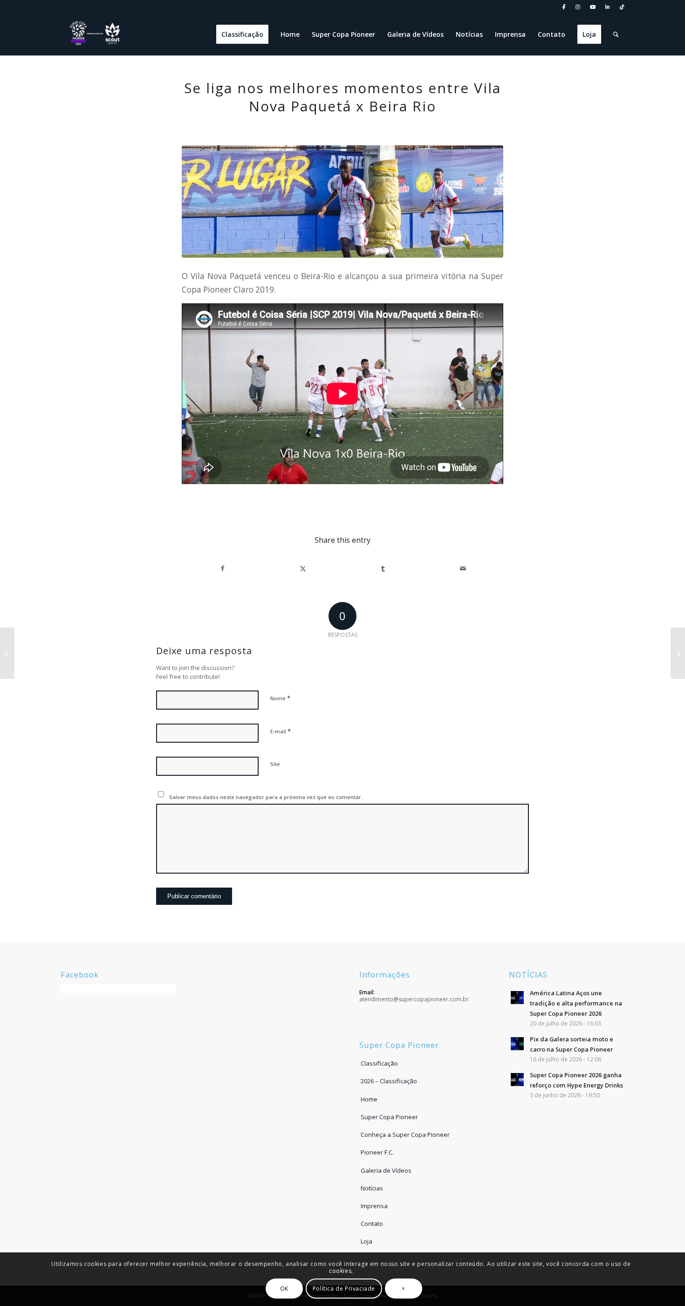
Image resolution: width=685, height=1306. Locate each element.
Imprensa (374, 1206)
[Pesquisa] (615, 34)
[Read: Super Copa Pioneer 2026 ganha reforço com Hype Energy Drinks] (517, 1079)
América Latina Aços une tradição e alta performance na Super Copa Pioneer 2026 (576, 1003)
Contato (372, 1223)
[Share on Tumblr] (383, 568)
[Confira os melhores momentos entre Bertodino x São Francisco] (678, 653)
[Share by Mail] (463, 568)
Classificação (379, 1063)
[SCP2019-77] (342, 201)
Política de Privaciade (344, 1288)
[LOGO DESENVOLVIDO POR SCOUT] (95, 34)
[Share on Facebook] (222, 568)
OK (284, 1288)
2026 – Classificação (389, 1081)
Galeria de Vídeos (386, 1170)
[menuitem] (564, 7)
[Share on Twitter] (302, 568)
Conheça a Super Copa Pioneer (405, 1134)
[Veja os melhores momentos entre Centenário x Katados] (7, 653)
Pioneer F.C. (377, 1152)
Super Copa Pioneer (389, 1117)
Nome (280, 698)
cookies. (341, 1270)
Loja (366, 1241)
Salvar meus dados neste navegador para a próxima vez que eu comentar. (266, 796)
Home (369, 1099)
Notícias (372, 1188)
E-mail (280, 731)
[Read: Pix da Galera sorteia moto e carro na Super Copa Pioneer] (517, 1043)
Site (275, 763)
